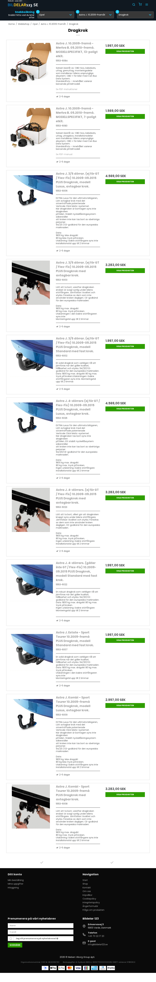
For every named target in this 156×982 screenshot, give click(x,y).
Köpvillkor (87, 895)
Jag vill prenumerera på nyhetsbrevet (36, 938)
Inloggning (13, 887)
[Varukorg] (140, 5)
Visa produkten (125, 51)
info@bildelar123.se (98, 944)
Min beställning (16, 880)
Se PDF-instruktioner (66, 89)
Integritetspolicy (91, 902)
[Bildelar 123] (23, 4)
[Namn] (40, 925)
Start (85, 880)
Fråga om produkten (93, 909)
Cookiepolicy (89, 898)
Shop (85, 883)
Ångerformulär (90, 906)
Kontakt (87, 887)
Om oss (87, 891)
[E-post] (40, 931)
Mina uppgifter (15, 883)
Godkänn (15, 945)
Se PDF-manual (64, 154)
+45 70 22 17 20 (96, 936)
